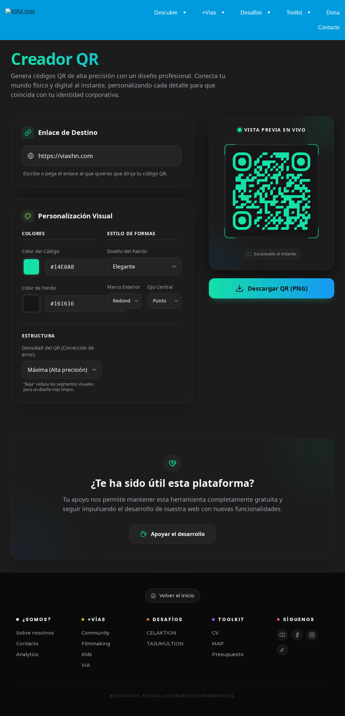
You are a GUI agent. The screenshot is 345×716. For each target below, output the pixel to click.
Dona (333, 12)
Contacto (329, 27)
